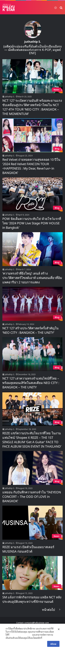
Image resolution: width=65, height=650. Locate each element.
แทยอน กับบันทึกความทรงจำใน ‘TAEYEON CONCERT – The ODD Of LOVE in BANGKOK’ (31, 497)
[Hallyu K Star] (8, 7)
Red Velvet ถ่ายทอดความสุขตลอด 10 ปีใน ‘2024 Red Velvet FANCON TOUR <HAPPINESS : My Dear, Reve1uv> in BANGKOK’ (31, 166)
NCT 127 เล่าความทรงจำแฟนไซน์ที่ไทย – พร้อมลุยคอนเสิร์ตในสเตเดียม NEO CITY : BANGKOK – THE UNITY (30, 383)
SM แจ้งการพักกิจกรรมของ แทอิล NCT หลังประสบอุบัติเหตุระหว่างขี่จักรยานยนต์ (31, 599)
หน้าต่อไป (48, 609)
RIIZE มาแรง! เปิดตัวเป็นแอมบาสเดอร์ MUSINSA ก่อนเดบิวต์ (28, 549)
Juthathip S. (32, 42)
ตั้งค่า (45, 637)
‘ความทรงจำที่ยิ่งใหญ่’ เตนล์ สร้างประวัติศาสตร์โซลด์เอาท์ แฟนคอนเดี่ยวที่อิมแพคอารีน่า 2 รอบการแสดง (32, 278)
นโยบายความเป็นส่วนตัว (20, 634)
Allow (53, 644)
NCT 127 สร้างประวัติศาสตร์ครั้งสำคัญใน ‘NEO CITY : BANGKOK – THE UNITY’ (30, 330)
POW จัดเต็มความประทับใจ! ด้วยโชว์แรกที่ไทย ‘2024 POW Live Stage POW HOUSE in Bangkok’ (31, 223)
